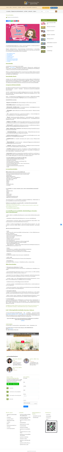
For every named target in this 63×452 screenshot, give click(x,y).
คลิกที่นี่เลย (23, 320)
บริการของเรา (15, 7)
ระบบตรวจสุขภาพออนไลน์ (11, 428)
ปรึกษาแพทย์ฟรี (28, 7)
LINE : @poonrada (54, 7)
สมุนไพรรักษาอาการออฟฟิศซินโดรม (25, 430)
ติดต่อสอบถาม (34, 7)
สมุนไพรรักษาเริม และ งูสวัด (24, 444)
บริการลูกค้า (8, 426)
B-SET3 (24, 314)
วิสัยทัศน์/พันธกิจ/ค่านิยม (10, 420)
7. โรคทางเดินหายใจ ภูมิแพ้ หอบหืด (12, 60)
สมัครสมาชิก (30, 11)
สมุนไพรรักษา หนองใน (23, 438)
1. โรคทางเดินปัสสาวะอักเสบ (10, 53)
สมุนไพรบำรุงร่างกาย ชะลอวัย (24, 424)
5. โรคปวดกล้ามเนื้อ (9, 57)
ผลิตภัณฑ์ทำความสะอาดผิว (37, 416)
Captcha (24, 400)
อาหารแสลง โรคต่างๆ (10, 418)
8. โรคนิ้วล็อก (8, 61)
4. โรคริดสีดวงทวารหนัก (10, 56)
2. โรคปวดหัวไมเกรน (9, 54)
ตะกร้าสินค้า (26, 11)
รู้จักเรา (11, 7)
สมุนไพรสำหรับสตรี (23, 422)
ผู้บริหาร (8, 423)
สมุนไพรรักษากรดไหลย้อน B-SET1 (12, 314)
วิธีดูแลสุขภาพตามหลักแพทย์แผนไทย (17, 11)
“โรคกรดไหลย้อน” (12, 67)
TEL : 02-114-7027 (46, 7)
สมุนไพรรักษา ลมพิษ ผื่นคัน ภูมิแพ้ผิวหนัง (25, 441)
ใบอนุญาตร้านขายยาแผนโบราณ (11, 425)
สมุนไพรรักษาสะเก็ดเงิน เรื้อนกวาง (25, 442)
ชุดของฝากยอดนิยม (23, 425)
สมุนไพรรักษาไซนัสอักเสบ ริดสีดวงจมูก (25, 420)
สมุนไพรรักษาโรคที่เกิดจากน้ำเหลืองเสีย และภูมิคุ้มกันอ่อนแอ (25, 415)
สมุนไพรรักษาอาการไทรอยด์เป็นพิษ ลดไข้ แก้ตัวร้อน (25, 435)
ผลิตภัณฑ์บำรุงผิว (35, 417)
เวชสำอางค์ (24, 7)
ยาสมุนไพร (19, 7)
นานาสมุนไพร (8, 11)
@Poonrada (11, 328)
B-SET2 (20, 314)
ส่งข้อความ (26, 406)
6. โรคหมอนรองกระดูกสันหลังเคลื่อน (12, 59)
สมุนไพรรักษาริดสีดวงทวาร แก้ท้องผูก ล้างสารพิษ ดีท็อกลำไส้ (25, 418)
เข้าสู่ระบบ (34, 11)
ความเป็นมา (8, 422)
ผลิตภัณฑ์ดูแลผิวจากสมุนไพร (36, 413)
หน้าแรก (7, 7)
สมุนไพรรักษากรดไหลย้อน (24, 427)
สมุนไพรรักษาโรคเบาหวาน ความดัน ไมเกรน (25, 432)
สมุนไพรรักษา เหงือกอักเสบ (24, 437)
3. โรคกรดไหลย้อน (9, 55)
